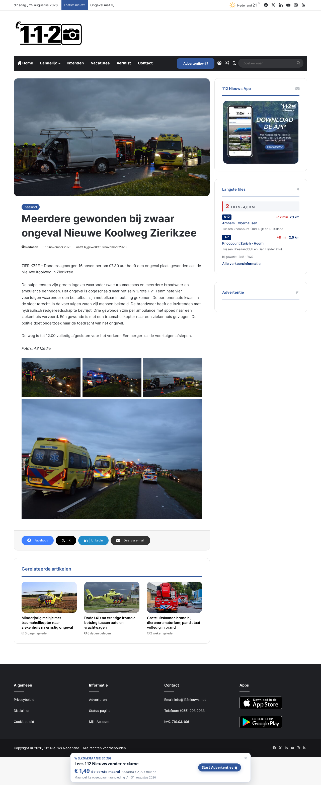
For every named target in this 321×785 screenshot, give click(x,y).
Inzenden (75, 63)
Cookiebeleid (24, 722)
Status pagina (99, 711)
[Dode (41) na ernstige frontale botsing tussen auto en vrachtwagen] (111, 597)
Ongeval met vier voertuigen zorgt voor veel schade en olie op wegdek (146, 5)
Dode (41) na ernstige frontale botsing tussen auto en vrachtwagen (109, 622)
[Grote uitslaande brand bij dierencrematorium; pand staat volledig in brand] (174, 597)
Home (27, 63)
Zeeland (30, 207)
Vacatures (100, 63)
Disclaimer (22, 711)
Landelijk (48, 63)
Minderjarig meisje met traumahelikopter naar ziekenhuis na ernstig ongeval (47, 622)
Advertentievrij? (195, 63)
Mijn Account (99, 722)
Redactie (31, 247)
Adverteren (98, 700)
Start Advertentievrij (219, 767)
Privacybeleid (24, 700)
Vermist (124, 63)
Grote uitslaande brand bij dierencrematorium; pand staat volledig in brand (173, 622)
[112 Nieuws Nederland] (49, 33)
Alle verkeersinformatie (241, 264)
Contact (145, 63)
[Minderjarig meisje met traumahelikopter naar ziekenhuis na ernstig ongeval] (49, 597)
